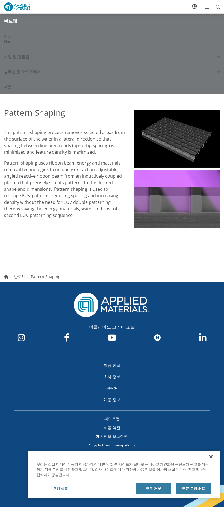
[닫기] (211, 457)
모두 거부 (153, 488)
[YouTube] (112, 337)
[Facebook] (66, 337)
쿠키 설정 (60, 488)
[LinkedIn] (203, 337)
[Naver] (157, 337)
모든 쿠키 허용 (193, 488)
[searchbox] (218, 7)
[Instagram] (21, 337)
